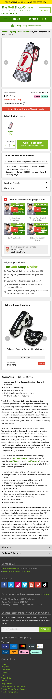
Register (5, 667)
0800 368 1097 (9, 13)
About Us (9, 188)
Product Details (12, 183)
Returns (4, 681)
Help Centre (6, 683)
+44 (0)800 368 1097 (11, 568)
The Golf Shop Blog (9, 692)
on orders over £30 (25, 271)
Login (3, 664)
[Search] (47, 19)
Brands (33, 19)
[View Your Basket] (44, 10)
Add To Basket (32, 143)
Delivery (5, 672)
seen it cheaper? (24, 281)
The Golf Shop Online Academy (14, 689)
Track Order (6, 678)
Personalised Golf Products (13, 686)
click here (45, 594)
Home (16, 19)
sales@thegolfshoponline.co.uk (16, 571)
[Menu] (5, 19)
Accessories (23, 32)
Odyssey (12, 32)
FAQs (3, 675)
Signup (45, 629)
